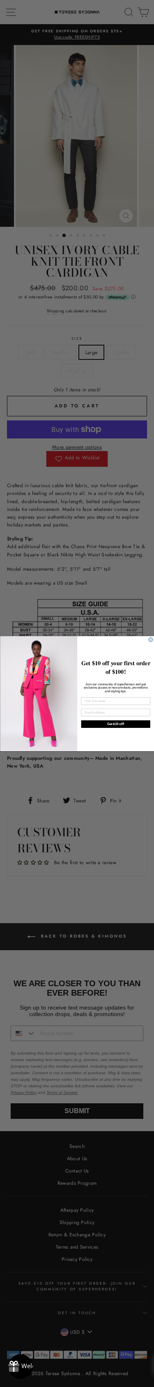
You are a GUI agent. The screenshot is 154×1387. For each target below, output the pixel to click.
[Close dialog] (151, 639)
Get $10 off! (115, 723)
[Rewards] (20, 1366)
